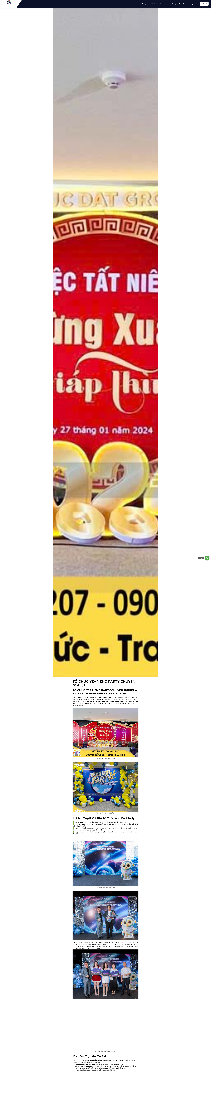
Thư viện (182, 4)
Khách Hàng (172, 4)
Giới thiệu (153, 4)
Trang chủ (145, 4)
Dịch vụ (162, 4)
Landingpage (192, 4)
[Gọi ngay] (207, 558)
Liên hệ (204, 4)
